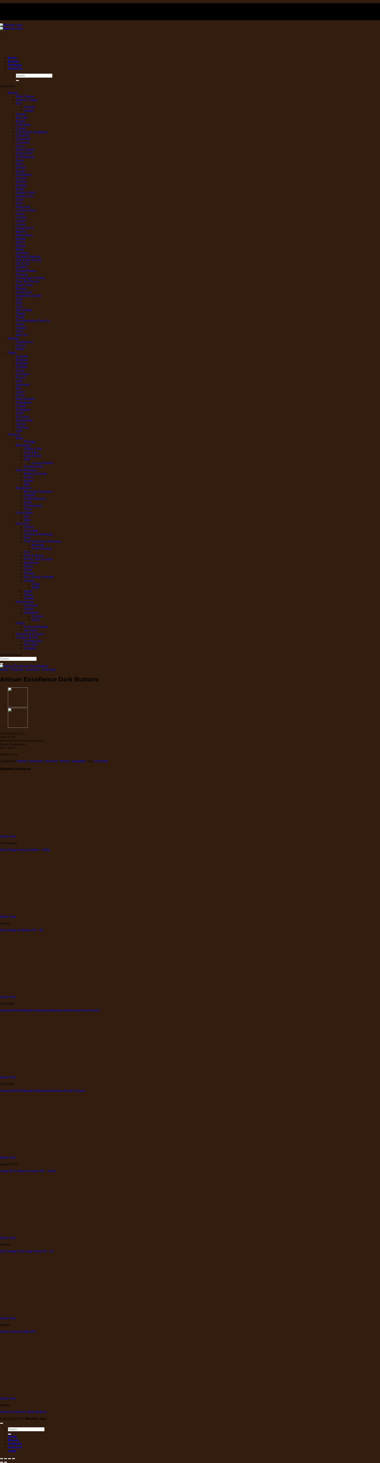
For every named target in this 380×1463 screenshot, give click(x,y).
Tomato (29, 598)
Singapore (23, 409)
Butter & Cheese (35, 473)
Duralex (21, 178)
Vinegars (30, 648)
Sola (19, 306)
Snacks (29, 580)
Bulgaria (22, 363)
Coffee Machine (35, 498)
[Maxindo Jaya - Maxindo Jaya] (11, 26)
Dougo (20, 171)
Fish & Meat (24, 513)
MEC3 (20, 242)
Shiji (19, 303)
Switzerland (24, 420)
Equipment (23, 488)
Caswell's (22, 135)
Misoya (21, 246)
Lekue (20, 214)
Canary (21, 128)
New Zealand (25, 399)
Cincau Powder (42, 463)
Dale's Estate (25, 149)
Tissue (28, 594)
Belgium (22, 359)
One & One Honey (29, 260)
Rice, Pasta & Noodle (39, 577)
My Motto (22, 253)
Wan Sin (22, 335)
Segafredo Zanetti (28, 295)
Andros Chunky (27, 100)
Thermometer (33, 505)
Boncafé (22, 117)
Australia (22, 356)
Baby (19, 438)
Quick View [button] (8, 836)
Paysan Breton (26, 271)
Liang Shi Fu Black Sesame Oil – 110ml (28, 1407)
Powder (29, 573)
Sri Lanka (22, 416)
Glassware (31, 612)
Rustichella (24, 292)
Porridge (30, 441)
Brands (13, 61)
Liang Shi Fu (25, 228)
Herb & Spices (34, 555)
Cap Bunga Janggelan (32, 132)
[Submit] (17, 80)
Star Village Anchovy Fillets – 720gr (25, 850)
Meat (27, 520)
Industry (13, 338)
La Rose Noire (26, 210)
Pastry (20, 623)
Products (15, 65)
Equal (20, 189)
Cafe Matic (23, 125)
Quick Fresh (24, 285)
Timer (28, 509)
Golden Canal (25, 192)
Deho (20, 160)
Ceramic (38, 616)
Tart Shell (30, 630)
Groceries (22, 523)
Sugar (28, 591)
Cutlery (29, 609)
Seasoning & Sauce (30, 634)
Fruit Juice (31, 452)
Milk (26, 484)
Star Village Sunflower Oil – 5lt (21, 930)
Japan (20, 392)
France (21, 377)
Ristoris (21, 288)
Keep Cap (23, 206)
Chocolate (31, 530)
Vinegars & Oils (27, 637)
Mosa (20, 249)
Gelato (28, 481)
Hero (19, 203)
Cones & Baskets (36, 626)
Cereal (28, 527)
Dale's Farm (24, 153)
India (19, 381)
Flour (27, 537)
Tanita (20, 317)
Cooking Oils (33, 641)
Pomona (22, 274)
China (20, 370)
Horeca (21, 345)
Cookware (31, 605)
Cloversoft (23, 139)
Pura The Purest (27, 281)
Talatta (20, 313)
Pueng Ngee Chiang (30, 278)
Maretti (20, 238)
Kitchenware (24, 602)
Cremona (22, 142)
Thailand (22, 427)
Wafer (36, 587)
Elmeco (21, 182)
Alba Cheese (25, 96)
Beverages (23, 445)
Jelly (27, 459)
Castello (29, 107)
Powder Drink (33, 466)
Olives (28, 566)
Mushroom (31, 562)
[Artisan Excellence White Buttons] (18, 706)
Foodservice (24, 342)
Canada (21, 367)
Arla (19, 103)
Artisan (21, 114)
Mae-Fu (21, 231)
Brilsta (20, 121)
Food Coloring (42, 548)
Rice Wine (31, 644)
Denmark (22, 374)
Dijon (19, 164)
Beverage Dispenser (38, 491)
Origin (12, 352)
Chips (36, 584)
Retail (20, 349)
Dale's (20, 146)
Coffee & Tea (33, 448)
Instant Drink (32, 456)
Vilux (19, 331)
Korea (20, 395)
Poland (21, 406)
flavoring (38, 545)
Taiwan (21, 424)
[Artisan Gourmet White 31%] (18, 726)
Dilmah (21, 167)
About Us (15, 68)
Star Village (24, 310)
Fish (27, 516)
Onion (28, 570)
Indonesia (23, 384)
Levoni (20, 224)
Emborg (21, 185)
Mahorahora (24, 235)
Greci (19, 199)
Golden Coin (25, 196)
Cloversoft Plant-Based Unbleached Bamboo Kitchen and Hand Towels (50, 1010)
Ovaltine (22, 267)
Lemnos (21, 217)
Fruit (27, 552)
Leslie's (21, 221)
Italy (19, 388)
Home (12, 58)
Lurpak (28, 110)
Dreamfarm (23, 174)
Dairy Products (26, 470)
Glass (36, 619)
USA (19, 431)
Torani (20, 324)
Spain (20, 413)
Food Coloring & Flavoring (42, 541)
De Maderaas (25, 157)
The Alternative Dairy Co (33, 320)
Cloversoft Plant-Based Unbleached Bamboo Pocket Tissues (42, 1090)
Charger (29, 495)
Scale (28, 502)
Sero (19, 299)
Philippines (24, 402)
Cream (28, 477)
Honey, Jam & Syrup (38, 559)
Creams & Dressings (38, 534)
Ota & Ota (22, 263)
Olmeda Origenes (28, 256)
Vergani (21, 327)
